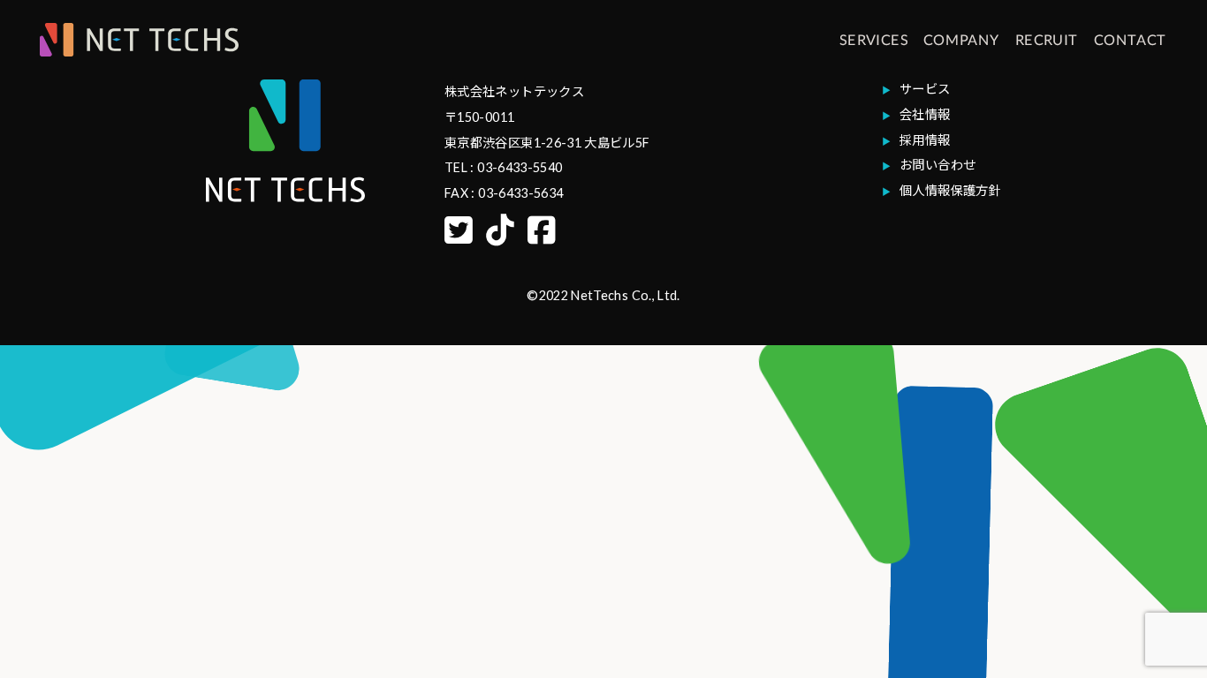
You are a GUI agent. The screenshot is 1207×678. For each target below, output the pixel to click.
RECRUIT (1047, 39)
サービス (925, 88)
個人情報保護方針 (950, 190)
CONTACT (1130, 39)
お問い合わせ (937, 164)
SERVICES (873, 39)
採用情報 (925, 139)
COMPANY (961, 39)
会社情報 (925, 114)
